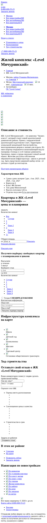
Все (7, 216)
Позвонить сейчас (13, 458)
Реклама (9, 507)
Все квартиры (14, 23)
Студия (11, 219)
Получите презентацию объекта (14, 169)
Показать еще (7, 248)
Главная (9, 71)
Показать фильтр (8, 244)
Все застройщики (15, 20)
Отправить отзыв (8, 440)
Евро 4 (11, 232)
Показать (31, 241)
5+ (7, 235)
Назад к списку (7, 38)
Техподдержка (12, 510)
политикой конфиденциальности (16, 516)
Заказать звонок (8, 11)
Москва (9, 16)
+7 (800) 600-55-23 (9, 51)
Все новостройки (15, 18)
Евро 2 (11, 225)
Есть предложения (30, 192)
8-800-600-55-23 (8, 9)
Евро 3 (11, 230)
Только (18, 298)
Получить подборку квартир (12, 311)
